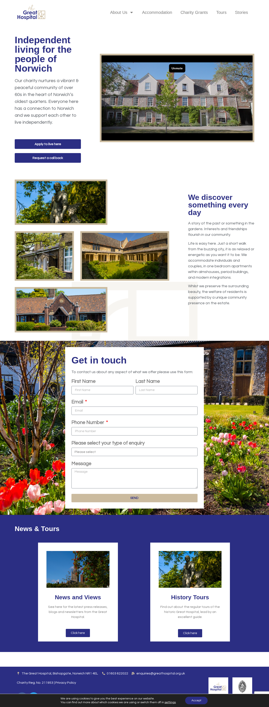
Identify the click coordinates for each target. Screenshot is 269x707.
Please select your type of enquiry (108, 443)
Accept (196, 700)
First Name (83, 381)
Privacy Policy (65, 682)
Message (81, 463)
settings (170, 702)
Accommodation (157, 12)
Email (77, 402)
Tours (221, 12)
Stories (241, 12)
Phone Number (88, 422)
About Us (118, 12)
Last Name (148, 381)
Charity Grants (194, 12)
